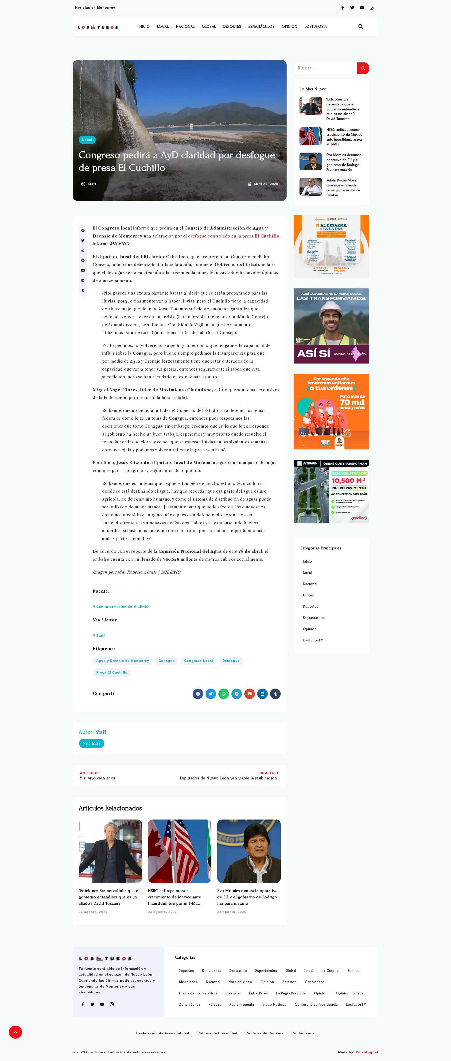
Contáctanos (303, 1033)
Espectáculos (262, 26)
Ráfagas (215, 1005)
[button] (361, 27)
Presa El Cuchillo (112, 672)
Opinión (289, 26)
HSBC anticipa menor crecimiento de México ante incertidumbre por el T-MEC (174, 897)
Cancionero (315, 982)
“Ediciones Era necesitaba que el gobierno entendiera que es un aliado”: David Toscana (109, 897)
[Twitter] (352, 8)
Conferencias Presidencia (316, 1005)
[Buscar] (363, 68)
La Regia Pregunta (291, 993)
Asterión (289, 982)
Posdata (354, 971)
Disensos (233, 993)
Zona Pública (189, 1005)
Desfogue (231, 661)
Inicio (144, 26)
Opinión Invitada (350, 993)
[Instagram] (371, 8)
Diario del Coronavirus (198, 993)
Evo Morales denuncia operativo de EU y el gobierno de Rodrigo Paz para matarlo (247, 897)
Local (163, 26)
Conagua (167, 661)
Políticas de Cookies (264, 1033)
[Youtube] (362, 8)
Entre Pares (258, 993)
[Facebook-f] (342, 8)
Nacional (185, 26)
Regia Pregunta (241, 1005)
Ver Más (92, 743)
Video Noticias (274, 1005)
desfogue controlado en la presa (234, 236)
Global (209, 26)
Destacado (238, 971)
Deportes (232, 26)
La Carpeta (331, 971)
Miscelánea (188, 982)
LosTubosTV (316, 26)
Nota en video (240, 982)
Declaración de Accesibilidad (162, 1033)
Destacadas (211, 971)
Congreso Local (198, 661)
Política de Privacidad (217, 1033)
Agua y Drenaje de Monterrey (122, 661)
